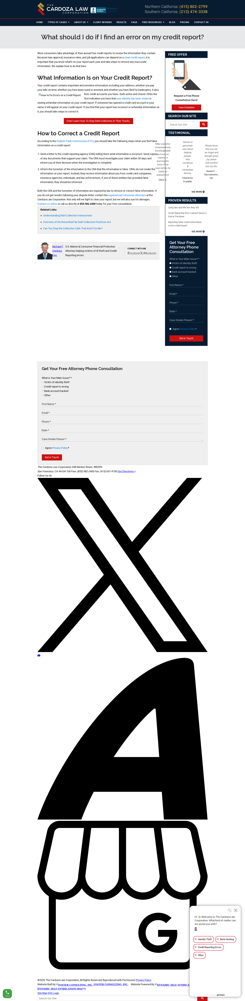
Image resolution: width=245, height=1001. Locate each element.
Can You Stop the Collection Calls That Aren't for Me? (73, 228)
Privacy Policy (188, 328)
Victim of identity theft (184, 263)
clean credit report (134, 57)
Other (174, 276)
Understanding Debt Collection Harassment (67, 215)
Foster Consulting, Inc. (110, 984)
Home (39, 22)
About (80, 22)
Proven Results (182, 200)
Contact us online (47, 203)
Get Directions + (126, 471)
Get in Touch (186, 338)
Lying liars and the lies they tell (183, 207)
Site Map (42, 993)
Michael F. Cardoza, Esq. (57, 251)
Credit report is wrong (183, 267)
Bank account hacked (183, 271)
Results (121, 22)
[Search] (204, 124)
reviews (102, 22)
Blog (172, 22)
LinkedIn (151, 253)
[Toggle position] (229, 910)
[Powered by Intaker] (221, 995)
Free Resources (152, 22)
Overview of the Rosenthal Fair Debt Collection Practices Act (77, 222)
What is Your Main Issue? (184, 258)
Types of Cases (57, 22)
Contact (201, 22)
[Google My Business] (122, 968)
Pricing (184, 22)
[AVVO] (122, 818)
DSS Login (53, 993)
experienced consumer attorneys (127, 195)
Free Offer (177, 54)
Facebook (134, 253)
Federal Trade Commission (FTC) (75, 141)
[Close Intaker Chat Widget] (235, 910)
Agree (185, 328)
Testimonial (179, 133)
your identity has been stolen (132, 98)
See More (197, 192)
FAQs (134, 22)
